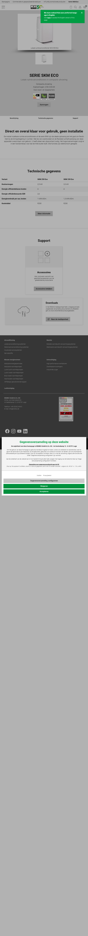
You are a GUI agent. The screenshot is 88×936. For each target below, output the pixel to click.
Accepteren (44, 491)
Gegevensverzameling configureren (44, 481)
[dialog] (44, 468)
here (49, 18)
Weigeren (44, 486)
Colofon (39, 475)
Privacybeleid (47, 475)
